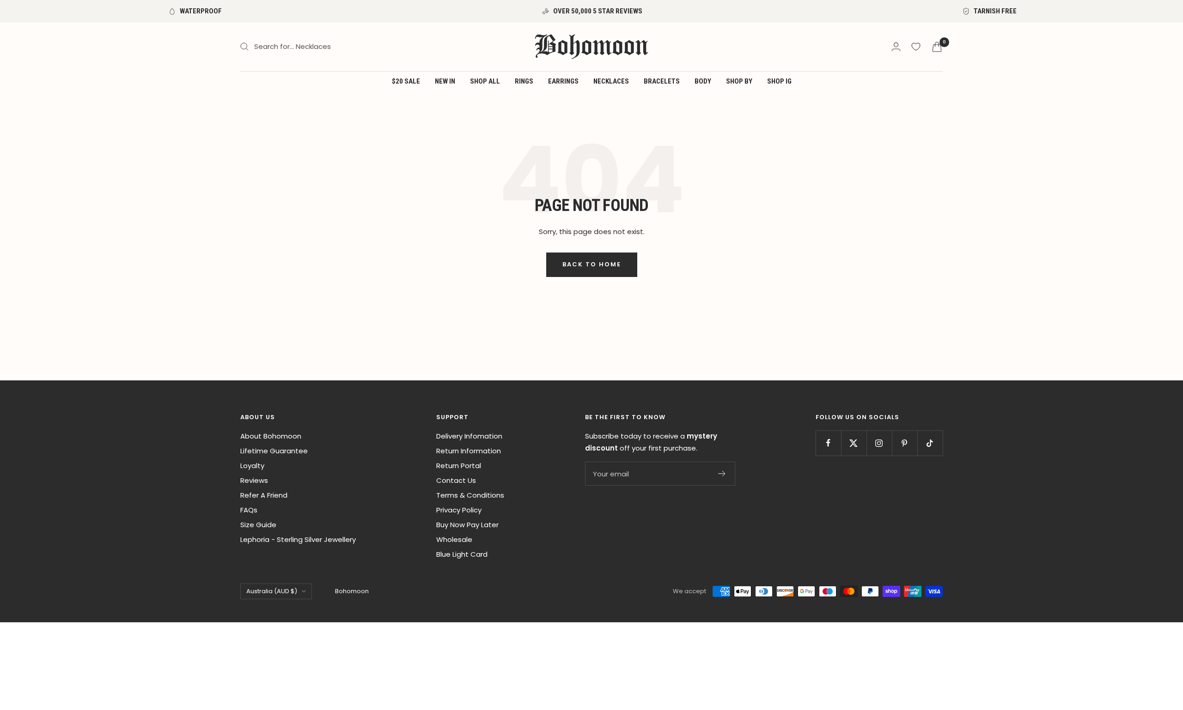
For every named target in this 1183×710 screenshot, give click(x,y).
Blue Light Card (462, 554)
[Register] (722, 473)
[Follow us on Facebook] (828, 443)
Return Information (468, 451)
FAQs (248, 510)
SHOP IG (779, 81)
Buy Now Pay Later (467, 524)
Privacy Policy (459, 510)
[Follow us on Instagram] (879, 443)
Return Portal (458, 465)
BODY (703, 81)
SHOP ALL (485, 81)
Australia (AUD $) (271, 591)
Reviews (254, 480)
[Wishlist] (916, 46)
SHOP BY (739, 81)
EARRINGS (563, 81)
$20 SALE (406, 81)
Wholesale (454, 539)
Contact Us (456, 480)
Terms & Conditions (470, 495)
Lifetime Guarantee (274, 451)
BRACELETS (662, 81)
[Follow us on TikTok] (930, 443)
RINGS (524, 81)
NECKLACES (611, 81)
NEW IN (445, 81)
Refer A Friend (263, 495)
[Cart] (937, 47)
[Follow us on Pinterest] (904, 443)
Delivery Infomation (469, 436)
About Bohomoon (270, 436)
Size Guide (258, 524)
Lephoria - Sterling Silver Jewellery (298, 539)
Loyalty (252, 465)
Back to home (591, 264)
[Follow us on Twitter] (853, 443)
